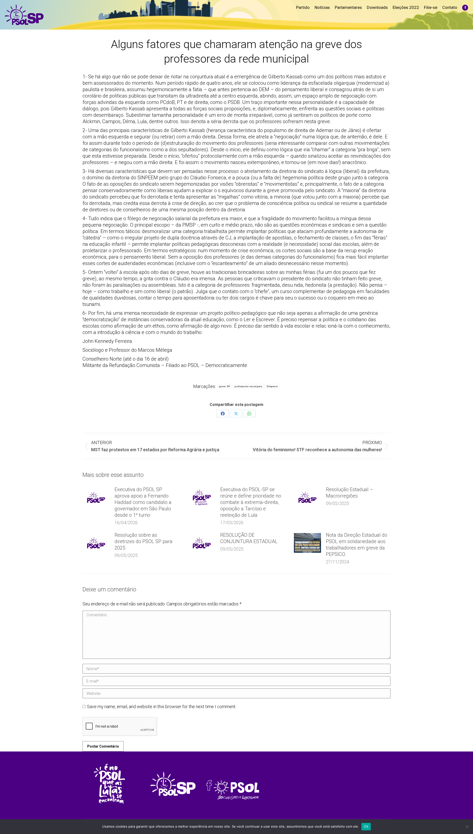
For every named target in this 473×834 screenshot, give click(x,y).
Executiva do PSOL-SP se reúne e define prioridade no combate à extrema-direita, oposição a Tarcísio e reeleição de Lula (250, 502)
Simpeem (272, 386)
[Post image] (96, 497)
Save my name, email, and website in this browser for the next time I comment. (161, 706)
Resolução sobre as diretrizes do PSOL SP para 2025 (143, 541)
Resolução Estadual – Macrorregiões (349, 492)
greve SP (224, 386)
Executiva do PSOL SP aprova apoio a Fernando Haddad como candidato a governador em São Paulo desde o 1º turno (143, 502)
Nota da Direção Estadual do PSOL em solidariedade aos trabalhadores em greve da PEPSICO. (356, 544)
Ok (366, 826)
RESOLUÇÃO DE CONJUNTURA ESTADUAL (249, 538)
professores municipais (248, 386)
